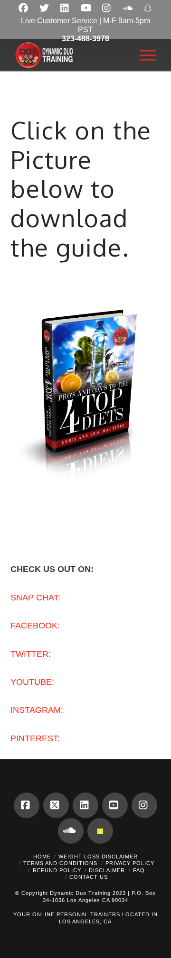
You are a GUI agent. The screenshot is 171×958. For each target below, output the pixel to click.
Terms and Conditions (60, 863)
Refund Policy (57, 870)
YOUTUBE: (32, 682)
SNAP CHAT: (35, 597)
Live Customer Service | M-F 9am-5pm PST (85, 30)
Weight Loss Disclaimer (98, 856)
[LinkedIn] (85, 805)
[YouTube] (115, 805)
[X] (56, 805)
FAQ (139, 870)
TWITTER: (30, 654)
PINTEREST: (35, 738)
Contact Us (88, 877)
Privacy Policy (129, 863)
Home (42, 856)
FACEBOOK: (35, 625)
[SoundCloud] (71, 831)
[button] (147, 55)
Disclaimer (107, 870)
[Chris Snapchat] (100, 831)
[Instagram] (144, 805)
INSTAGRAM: (36, 710)
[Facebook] (26, 805)
